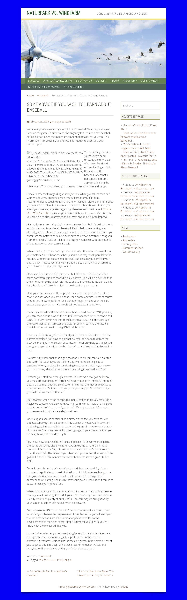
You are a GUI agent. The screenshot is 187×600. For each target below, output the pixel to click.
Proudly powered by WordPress (77, 586)
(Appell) (114, 80)
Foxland (123, 586)
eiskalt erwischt (149, 80)
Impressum (129, 80)
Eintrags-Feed (130, 244)
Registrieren (129, 236)
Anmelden (129, 240)
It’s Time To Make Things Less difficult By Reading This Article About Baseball (139, 163)
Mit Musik (100, 80)
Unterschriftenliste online (57, 80)
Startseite (33, 80)
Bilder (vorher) (83, 80)
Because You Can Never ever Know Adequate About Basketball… (138, 136)
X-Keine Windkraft (74, 86)
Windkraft (46, 556)
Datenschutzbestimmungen (44, 86)
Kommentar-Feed (133, 248)
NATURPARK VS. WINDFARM (54, 13)
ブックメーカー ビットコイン (55, 560)
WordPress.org (131, 251)
